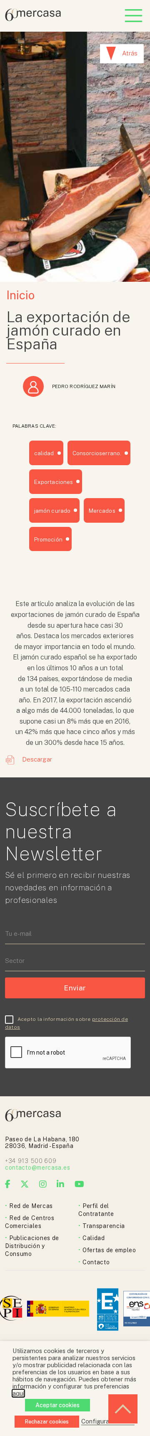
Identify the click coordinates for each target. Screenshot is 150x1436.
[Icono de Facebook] (8, 1184)
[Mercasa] (33, 19)
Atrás (130, 53)
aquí (18, 1393)
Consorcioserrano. (96, 453)
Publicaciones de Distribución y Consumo (32, 1246)
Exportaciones (53, 482)
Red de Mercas (31, 1206)
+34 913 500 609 (31, 1161)
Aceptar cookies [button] (57, 1405)
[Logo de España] (59, 1309)
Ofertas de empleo (109, 1250)
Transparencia (103, 1226)
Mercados (102, 510)
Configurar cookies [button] (108, 1421)
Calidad (93, 1238)
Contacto (96, 1262)
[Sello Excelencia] (107, 1309)
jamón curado (52, 510)
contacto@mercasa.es (37, 1167)
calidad (44, 453)
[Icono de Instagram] (43, 1184)
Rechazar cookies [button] (47, 1421)
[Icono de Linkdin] (61, 1184)
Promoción (48, 539)
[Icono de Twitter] (24, 1184)
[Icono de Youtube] (80, 1184)
